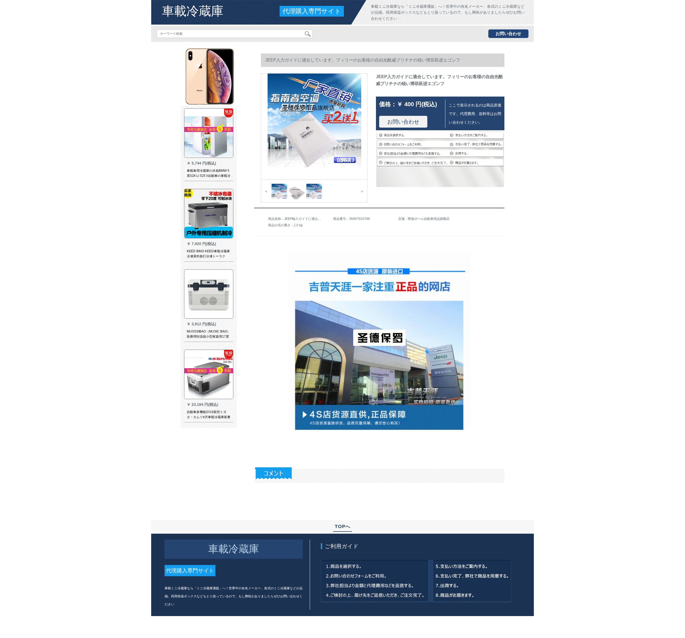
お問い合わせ (508, 33)
